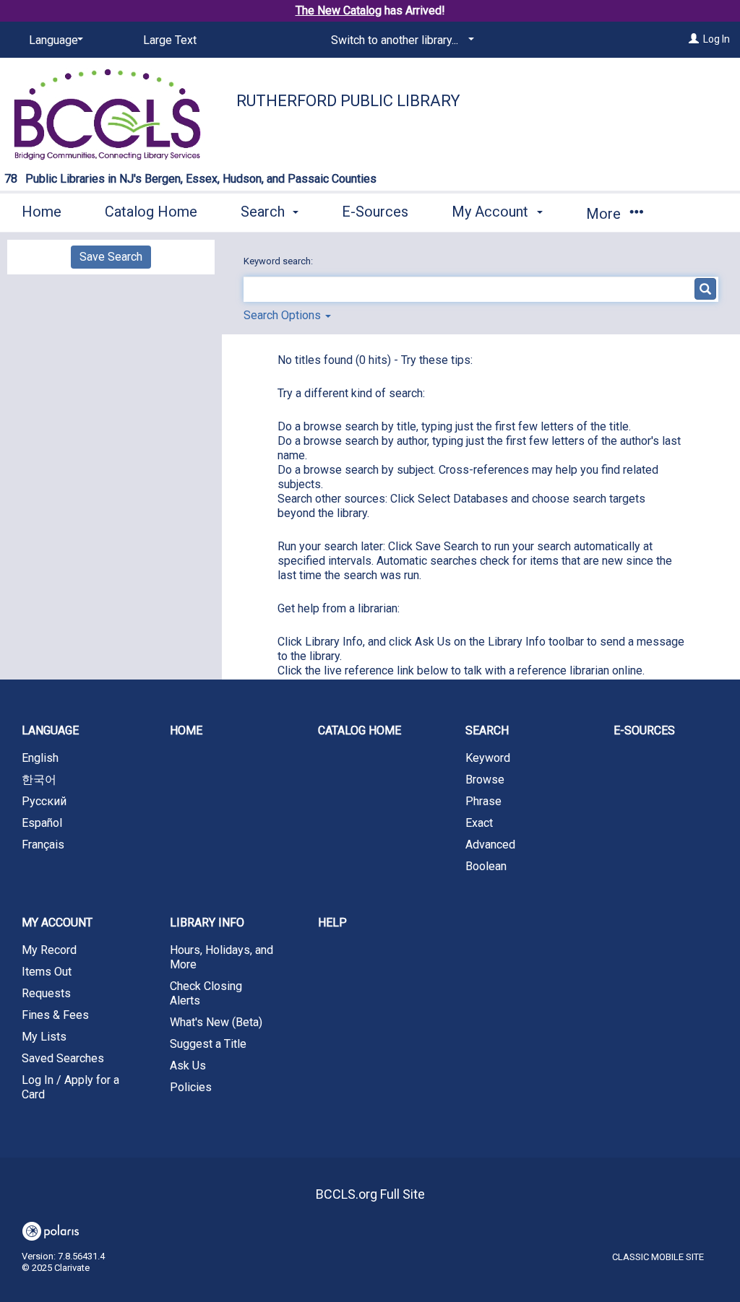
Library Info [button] (207, 922)
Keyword (487, 758)
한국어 (39, 779)
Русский (44, 801)
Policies (191, 1087)
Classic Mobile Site (658, 1256)
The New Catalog (339, 10)
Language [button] (50, 730)
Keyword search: (279, 261)
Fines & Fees (55, 1015)
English (40, 758)
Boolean (486, 866)
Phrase (483, 801)
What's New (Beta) (216, 1022)
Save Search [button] (110, 257)
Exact (479, 823)
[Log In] (694, 39)
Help (332, 922)
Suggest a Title (208, 1044)
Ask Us (188, 1065)
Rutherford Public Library (348, 101)
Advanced (490, 844)
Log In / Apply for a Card (70, 1087)
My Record (49, 950)
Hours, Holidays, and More (221, 957)
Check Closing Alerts (206, 993)
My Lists (44, 1036)
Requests (46, 993)
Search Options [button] (284, 315)
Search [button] (264, 211)
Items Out (47, 971)
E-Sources (375, 211)
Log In (716, 39)
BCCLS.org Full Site (370, 1194)
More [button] (605, 213)
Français (43, 844)
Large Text (170, 40)
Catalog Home (151, 211)
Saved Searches (63, 1058)
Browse (484, 779)
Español (42, 823)
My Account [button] (492, 211)
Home (41, 211)
